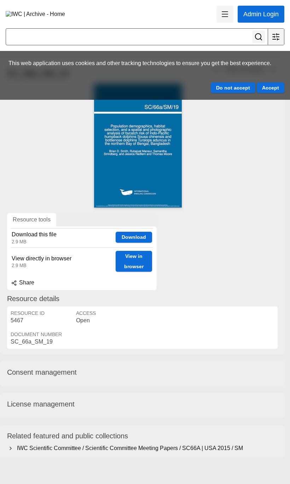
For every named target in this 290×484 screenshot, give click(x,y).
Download (134, 237)
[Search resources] (258, 36)
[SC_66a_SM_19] (138, 146)
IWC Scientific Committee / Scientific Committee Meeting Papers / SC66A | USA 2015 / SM (128, 448)
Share (26, 283)
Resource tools (32, 220)
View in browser (134, 261)
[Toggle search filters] (276, 37)
